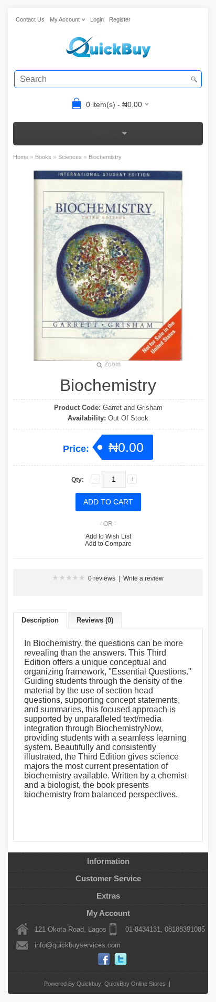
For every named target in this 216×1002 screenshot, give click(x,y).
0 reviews (101, 578)
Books (43, 157)
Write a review (143, 578)
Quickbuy (89, 983)
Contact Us (30, 19)
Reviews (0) (95, 620)
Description (40, 620)
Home (20, 157)
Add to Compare (108, 543)
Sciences (70, 157)
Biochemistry (105, 157)
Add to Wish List (108, 536)
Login (97, 19)
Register (120, 19)
